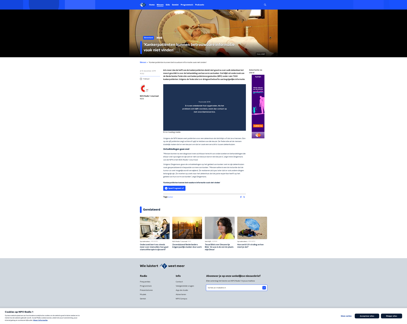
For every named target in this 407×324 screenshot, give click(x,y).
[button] (265, 5)
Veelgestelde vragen (185, 286)
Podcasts (199, 5)
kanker (170, 197)
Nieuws (160, 5)
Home (152, 5)
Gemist (175, 5)
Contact (179, 282)
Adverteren (181, 294)
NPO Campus (181, 299)
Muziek (143, 294)
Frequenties (145, 282)
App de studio (182, 290)
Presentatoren (146, 290)
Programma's (187, 5)
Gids (168, 5)
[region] (204, 107)
